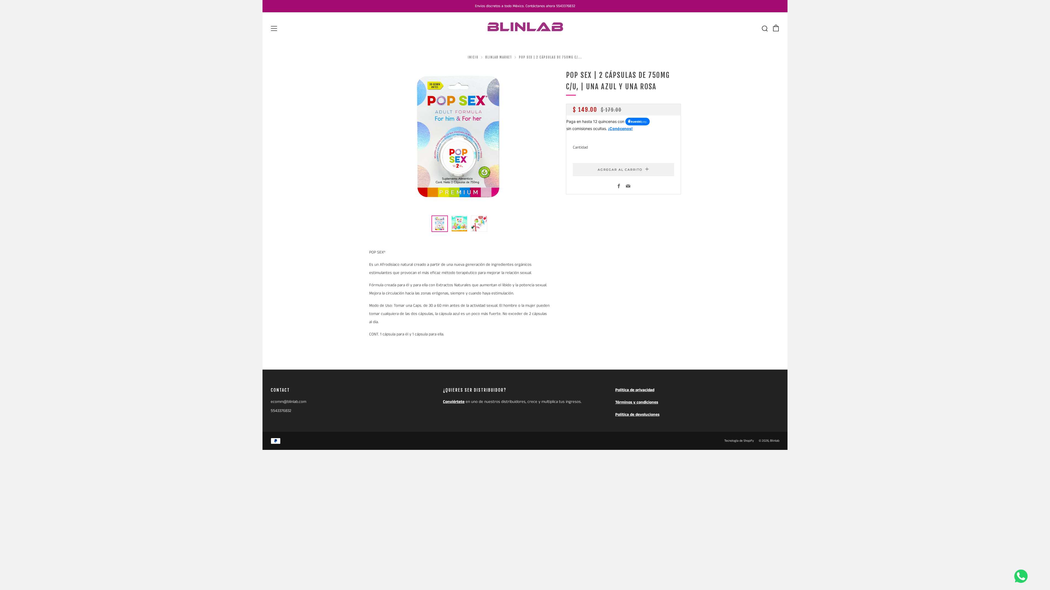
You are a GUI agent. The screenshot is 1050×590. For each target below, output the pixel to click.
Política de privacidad (634, 390)
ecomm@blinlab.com (288, 402)
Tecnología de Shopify (739, 440)
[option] (459, 139)
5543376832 (281, 411)
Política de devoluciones (637, 414)
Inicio (473, 57)
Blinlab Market (498, 57)
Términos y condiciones (636, 402)
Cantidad (580, 147)
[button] (439, 224)
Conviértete (454, 402)
